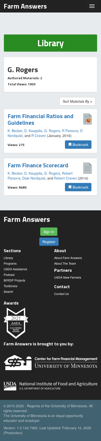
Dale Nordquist (33, 178)
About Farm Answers (68, 258)
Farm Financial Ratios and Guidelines (40, 119)
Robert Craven (65, 178)
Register (48, 241)
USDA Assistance (15, 269)
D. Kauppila (33, 130)
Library (8, 258)
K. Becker (15, 130)
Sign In (48, 231)
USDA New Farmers (67, 277)
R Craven (38, 135)
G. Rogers (52, 130)
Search (8, 291)
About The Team (65, 263)
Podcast (9, 274)
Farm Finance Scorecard (38, 165)
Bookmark (80, 144)
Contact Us (61, 294)
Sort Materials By (76, 101)
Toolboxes (10, 286)
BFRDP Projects (14, 280)
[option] (50, 131)
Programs (10, 263)
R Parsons (70, 130)
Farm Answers (25, 6)
